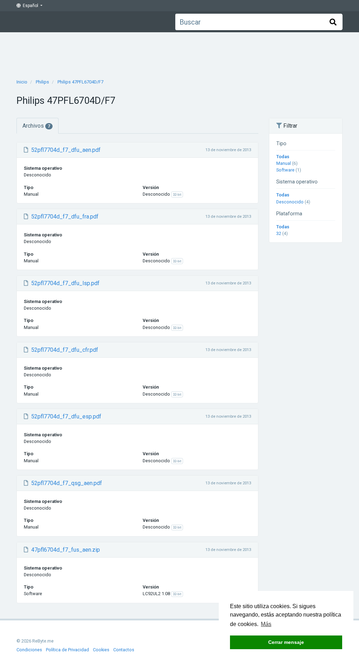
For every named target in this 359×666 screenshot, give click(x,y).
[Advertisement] (179, 53)
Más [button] (266, 624)
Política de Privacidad (67, 649)
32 (278, 233)
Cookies (101, 649)
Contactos (123, 649)
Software (285, 170)
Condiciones (29, 649)
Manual (283, 163)
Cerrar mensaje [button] (286, 642)
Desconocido (290, 201)
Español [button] (30, 5)
